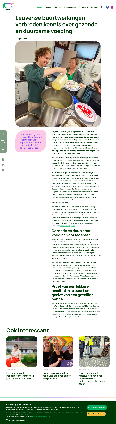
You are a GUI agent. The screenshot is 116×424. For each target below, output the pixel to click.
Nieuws (39, 7)
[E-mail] (3, 170)
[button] (101, 7)
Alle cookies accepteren (96, 407)
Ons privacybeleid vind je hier (40, 416)
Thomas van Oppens (67, 226)
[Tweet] (3, 165)
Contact (94, 7)
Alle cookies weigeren (95, 414)
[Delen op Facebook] (3, 159)
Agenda (48, 7)
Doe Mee (57, 7)
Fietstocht (83, 7)
